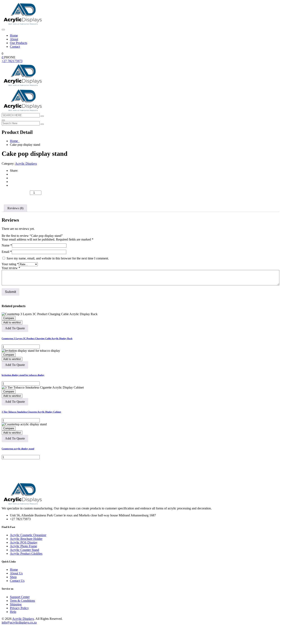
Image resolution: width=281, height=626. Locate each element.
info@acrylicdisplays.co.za (19, 622)
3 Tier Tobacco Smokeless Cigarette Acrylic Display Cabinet (31, 412)
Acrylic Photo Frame (23, 546)
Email (7, 251)
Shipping (16, 604)
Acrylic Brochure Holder (26, 538)
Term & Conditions (22, 600)
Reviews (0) (15, 208)
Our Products (18, 43)
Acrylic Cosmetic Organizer (28, 535)
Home (14, 35)
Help (13, 611)
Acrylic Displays (26, 163)
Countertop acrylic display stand (18, 448)
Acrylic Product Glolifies (26, 553)
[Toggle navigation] (3, 29)
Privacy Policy (19, 608)
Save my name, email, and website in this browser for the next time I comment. (58, 258)
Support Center (20, 597)
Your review (11, 268)
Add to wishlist (12, 322)
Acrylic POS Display (23, 542)
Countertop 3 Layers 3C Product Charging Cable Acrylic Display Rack (37, 338)
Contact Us (17, 580)
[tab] (15, 208)
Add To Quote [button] (15, 328)
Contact (15, 46)
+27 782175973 (12, 61)
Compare (8, 318)
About (14, 39)
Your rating (10, 264)
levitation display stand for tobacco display (23, 375)
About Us (16, 573)
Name (7, 245)
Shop (13, 577)
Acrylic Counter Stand (24, 550)
